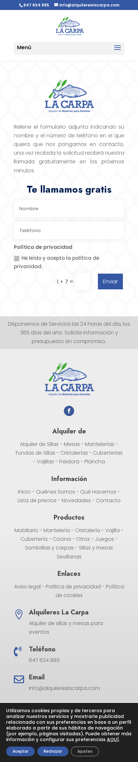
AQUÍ (113, 739)
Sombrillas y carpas (49, 547)
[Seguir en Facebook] (69, 411)
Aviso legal (27, 586)
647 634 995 (36, 5)
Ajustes (84, 751)
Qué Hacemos (98, 491)
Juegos (104, 539)
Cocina (62, 539)
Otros (83, 539)
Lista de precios (37, 500)
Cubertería (34, 539)
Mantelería (56, 530)
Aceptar (20, 751)
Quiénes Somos (55, 491)
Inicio (24, 491)
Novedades (76, 500)
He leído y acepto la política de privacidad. (56, 262)
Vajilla (112, 530)
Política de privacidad (73, 586)
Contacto (108, 500)
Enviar (110, 281)
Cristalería (87, 530)
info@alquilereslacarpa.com (64, 688)
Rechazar (53, 751)
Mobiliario (26, 530)
